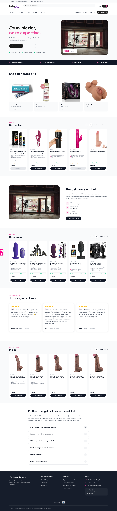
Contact (85, 12)
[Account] (100, 6)
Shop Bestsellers (16, 46)
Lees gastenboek (72, 218)
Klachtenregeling (67, 488)
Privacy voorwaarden (68, 482)
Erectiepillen (44, 482)
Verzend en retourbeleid (69, 485)
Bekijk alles (103, 236)
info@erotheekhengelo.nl (94, 485)
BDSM (28, 12)
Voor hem (20, 12)
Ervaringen (92, 12)
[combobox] (59, 5)
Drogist (43, 12)
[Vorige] (86, 125)
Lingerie (35, 12)
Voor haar (11, 12)
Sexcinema (78, 12)
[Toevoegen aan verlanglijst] (25, 131)
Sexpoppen (44, 485)
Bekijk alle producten (100, 125)
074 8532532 (73, 213)
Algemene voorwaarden (69, 479)
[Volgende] (91, 125)
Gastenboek (103, 12)
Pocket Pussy (44, 479)
